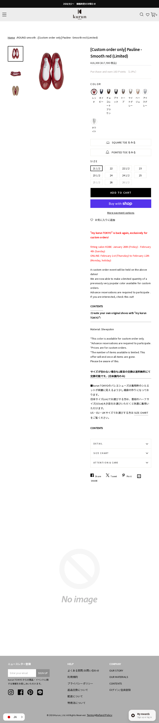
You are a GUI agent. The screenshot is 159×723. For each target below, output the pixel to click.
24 (111, 175)
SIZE (94, 161)
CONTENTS (96, 306)
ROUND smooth (26, 37)
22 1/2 (125, 168)
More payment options (120, 212)
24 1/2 (125, 175)
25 (140, 175)
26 (111, 182)
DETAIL (98, 443)
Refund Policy (104, 715)
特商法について (76, 703)
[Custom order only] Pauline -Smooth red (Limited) (68, 37)
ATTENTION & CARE (105, 462)
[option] (79, 4)
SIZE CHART (141, 412)
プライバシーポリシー (80, 683)
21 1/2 (96, 168)
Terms (90, 715)
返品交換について (77, 690)
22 (111, 168)
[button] (102, 220)
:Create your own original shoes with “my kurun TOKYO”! (118, 315)
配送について (75, 696)
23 (140, 168)
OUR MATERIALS (118, 677)
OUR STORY (116, 670)
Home (11, 37)
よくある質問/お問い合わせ (83, 670)
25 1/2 (96, 182)
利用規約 (72, 677)
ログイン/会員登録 (120, 690)
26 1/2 (125, 182)
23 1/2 (96, 175)
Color (95, 84)
